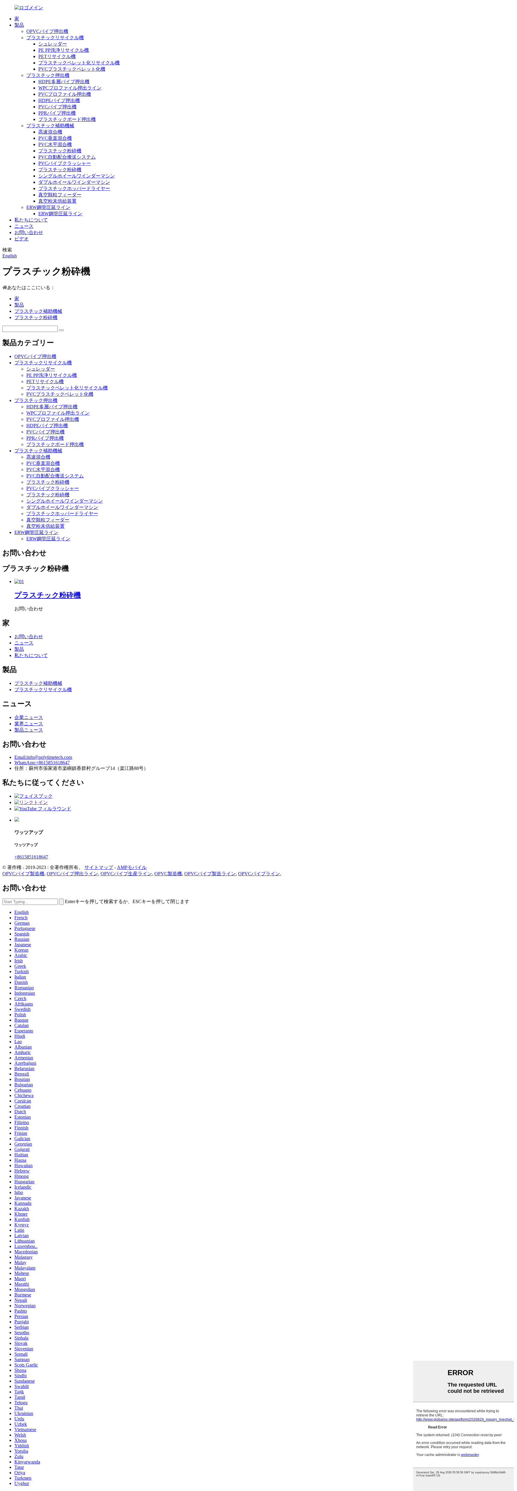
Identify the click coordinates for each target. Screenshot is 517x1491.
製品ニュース (28, 729)
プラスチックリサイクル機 (55, 37)
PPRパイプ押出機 (57, 113)
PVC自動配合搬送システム (67, 157)
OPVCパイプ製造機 (23, 873)
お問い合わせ (28, 232)
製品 (19, 25)
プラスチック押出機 (47, 75)
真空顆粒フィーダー (59, 194)
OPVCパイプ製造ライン (210, 873)
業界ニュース (28, 723)
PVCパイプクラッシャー (64, 163)
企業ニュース (28, 717)
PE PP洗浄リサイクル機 (63, 50)
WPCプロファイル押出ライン (69, 87)
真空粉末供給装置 (57, 201)
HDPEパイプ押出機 (59, 100)
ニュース (24, 226)
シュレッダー (52, 43)
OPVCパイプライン (259, 873)
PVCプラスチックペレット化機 (71, 69)
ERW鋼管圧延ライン (48, 207)
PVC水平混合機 (55, 144)
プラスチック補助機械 (50, 125)
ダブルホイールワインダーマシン (74, 182)
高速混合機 (50, 131)
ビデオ (21, 238)
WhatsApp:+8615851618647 (42, 762)
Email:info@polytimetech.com (43, 757)
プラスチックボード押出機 (67, 119)
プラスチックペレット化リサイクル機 (79, 62)
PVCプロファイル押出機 (64, 94)
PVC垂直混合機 (55, 138)
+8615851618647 (31, 856)
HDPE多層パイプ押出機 (63, 81)
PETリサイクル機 (57, 56)
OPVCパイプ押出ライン (72, 873)
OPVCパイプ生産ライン (126, 873)
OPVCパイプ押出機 (47, 31)
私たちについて (31, 219)
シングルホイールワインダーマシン (76, 175)
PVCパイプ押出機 (57, 106)
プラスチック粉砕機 (59, 150)
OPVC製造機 (168, 873)
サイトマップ (98, 867)
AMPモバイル (132, 867)
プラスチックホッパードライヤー (74, 188)
